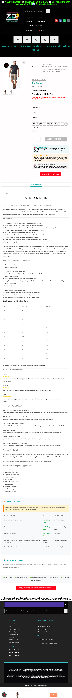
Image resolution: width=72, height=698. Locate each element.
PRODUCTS (40, 17)
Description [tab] (36, 184)
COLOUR (36, 107)
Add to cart (56, 139)
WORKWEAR (58, 72)
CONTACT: (12, 646)
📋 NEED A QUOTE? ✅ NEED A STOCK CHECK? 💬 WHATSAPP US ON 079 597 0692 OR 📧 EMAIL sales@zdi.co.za (36, 3)
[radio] (33, 124)
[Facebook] (60, 20)
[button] (24, 62)
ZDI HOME (30, 17)
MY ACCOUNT (30, 30)
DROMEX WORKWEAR (56, 69)
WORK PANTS (51, 72)
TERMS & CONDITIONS (36, 26)
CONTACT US (41, 21)
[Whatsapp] (64, 20)
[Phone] (68, 20)
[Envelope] (56, 20)
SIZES (35, 118)
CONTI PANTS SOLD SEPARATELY (51, 67)
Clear (36, 132)
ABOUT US (29, 21)
